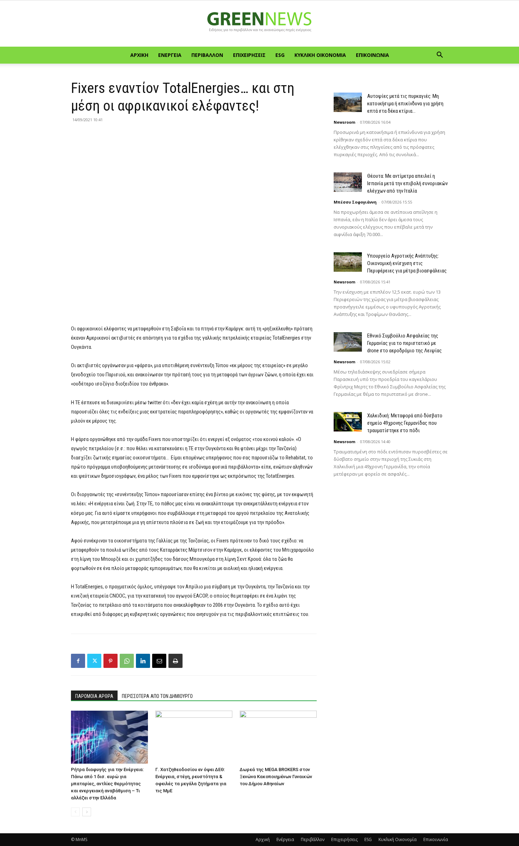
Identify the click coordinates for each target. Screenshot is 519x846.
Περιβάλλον (207, 55)
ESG (280, 55)
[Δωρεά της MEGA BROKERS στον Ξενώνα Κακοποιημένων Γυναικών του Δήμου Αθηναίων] (278, 737)
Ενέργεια (169, 55)
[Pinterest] (110, 661)
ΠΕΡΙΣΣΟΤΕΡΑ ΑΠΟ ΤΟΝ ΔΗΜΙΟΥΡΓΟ (157, 696)
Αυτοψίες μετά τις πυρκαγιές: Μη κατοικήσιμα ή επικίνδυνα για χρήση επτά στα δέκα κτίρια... (405, 103)
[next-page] (86, 811)
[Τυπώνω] (175, 661)
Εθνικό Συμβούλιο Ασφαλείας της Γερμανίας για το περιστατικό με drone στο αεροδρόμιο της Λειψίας (404, 343)
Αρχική (139, 55)
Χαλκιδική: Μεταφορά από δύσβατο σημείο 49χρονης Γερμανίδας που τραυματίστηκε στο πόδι (404, 423)
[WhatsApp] (127, 661)
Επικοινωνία (372, 55)
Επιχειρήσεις (249, 55)
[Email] (159, 661)
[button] (439, 55)
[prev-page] (75, 811)
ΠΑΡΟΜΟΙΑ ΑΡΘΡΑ (94, 696)
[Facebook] (78, 661)
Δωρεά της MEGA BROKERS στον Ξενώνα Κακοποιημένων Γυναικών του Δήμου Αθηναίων (276, 776)
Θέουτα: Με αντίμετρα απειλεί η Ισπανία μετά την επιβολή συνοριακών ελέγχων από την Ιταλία (407, 183)
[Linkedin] (143, 661)
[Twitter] (94, 661)
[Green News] (259, 24)
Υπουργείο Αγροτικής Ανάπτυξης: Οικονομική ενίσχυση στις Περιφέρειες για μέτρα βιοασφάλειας (407, 263)
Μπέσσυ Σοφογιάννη (355, 202)
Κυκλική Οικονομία (320, 55)
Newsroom (344, 122)
